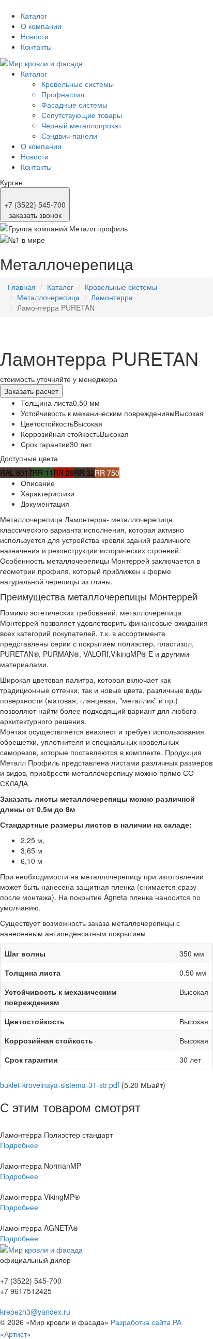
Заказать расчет (31, 391)
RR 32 (84, 472)
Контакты (36, 46)
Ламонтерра (112, 297)
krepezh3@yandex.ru (35, 1311)
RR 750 (107, 472)
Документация (45, 503)
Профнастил (62, 94)
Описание (38, 483)
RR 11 (43, 472)
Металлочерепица (48, 297)
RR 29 (63, 472)
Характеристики (47, 493)
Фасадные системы (74, 104)
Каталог (34, 15)
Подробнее (19, 1145)
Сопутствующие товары (81, 115)
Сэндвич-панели (69, 135)
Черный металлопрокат (81, 125)
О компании (41, 26)
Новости (35, 36)
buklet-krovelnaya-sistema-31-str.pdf (59, 1085)
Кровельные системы (77, 84)
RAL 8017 (16, 472)
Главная (22, 287)
